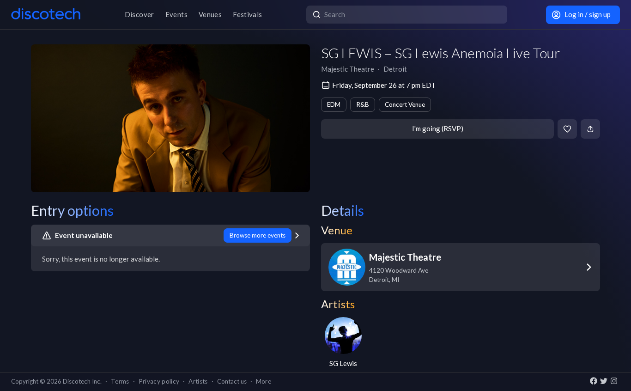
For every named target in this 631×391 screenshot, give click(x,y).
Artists (197, 381)
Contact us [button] (232, 381)
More (263, 381)
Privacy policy (159, 381)
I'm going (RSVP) (437, 128)
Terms (120, 381)
